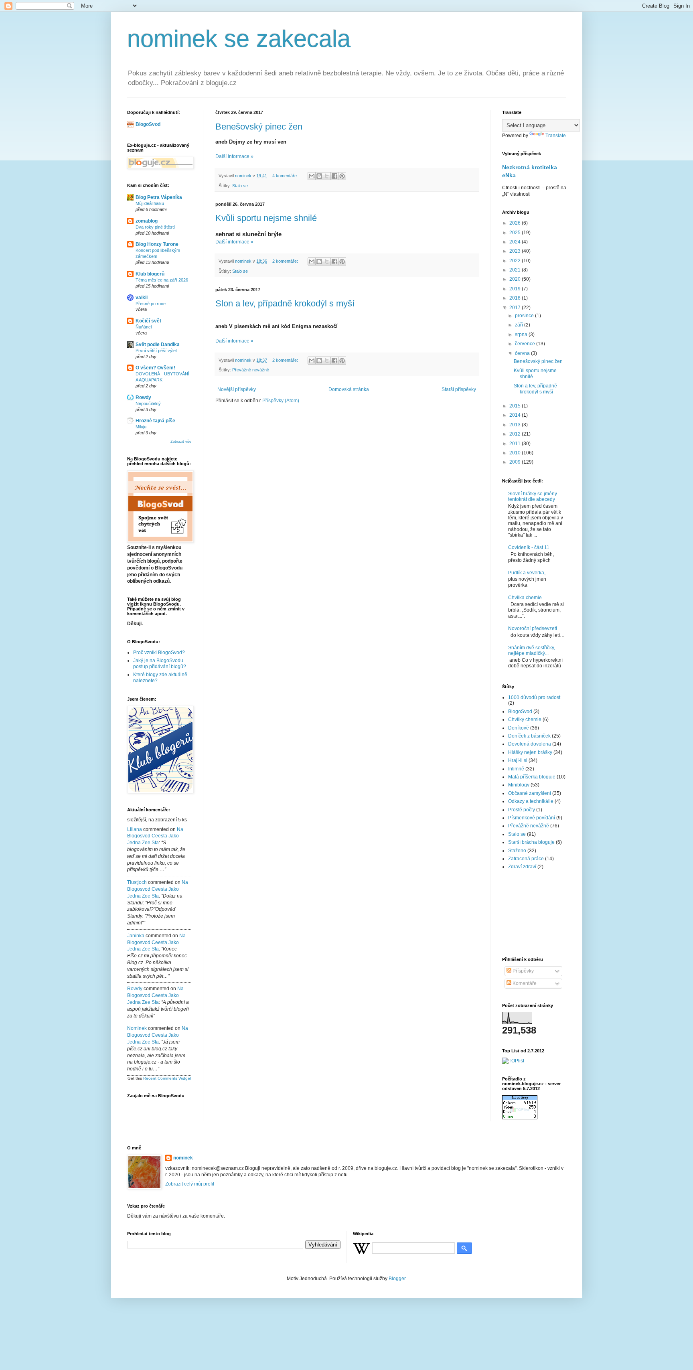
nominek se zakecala (239, 38)
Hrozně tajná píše (155, 421)
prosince (525, 315)
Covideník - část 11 (528, 547)
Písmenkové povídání (531, 818)
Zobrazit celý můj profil (189, 1184)
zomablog (147, 221)
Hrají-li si (517, 760)
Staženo (517, 850)
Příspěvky (522, 971)
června (523, 353)
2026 (515, 223)
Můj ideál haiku (150, 203)
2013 (515, 425)
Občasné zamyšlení (529, 793)
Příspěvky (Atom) (280, 400)
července (525, 344)
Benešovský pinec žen (258, 127)
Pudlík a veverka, (526, 573)
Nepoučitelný (148, 403)
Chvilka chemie (525, 597)
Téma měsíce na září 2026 (162, 280)
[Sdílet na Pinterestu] (342, 176)
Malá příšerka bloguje (531, 777)
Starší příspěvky (459, 389)
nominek (137, 1028)
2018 (515, 298)
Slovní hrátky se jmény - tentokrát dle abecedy (534, 496)
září (519, 325)
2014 (515, 415)
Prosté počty (521, 810)
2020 (515, 279)
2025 (515, 232)
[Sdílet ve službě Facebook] (334, 176)
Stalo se (240, 185)
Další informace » (234, 156)
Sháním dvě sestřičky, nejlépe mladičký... (531, 650)
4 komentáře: (285, 175)
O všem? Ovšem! (155, 368)
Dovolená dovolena (529, 744)
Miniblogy (518, 785)
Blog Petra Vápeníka (159, 197)
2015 (515, 406)
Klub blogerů (150, 274)
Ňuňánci (144, 326)
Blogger (397, 1278)
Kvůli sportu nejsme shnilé (266, 218)
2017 (515, 307)
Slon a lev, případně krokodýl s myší (285, 303)
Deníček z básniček (529, 736)
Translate (555, 135)
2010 (515, 453)
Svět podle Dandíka (158, 344)
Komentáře (524, 983)
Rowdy (143, 397)
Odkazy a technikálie (530, 801)
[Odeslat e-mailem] (312, 176)
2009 (515, 462)
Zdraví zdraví (522, 866)
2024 (515, 242)
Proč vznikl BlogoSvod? (159, 652)
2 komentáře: (285, 261)
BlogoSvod (148, 124)
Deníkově (518, 728)
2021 (515, 270)
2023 (515, 251)
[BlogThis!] (319, 176)
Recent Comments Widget (167, 1078)
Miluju (141, 426)
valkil (142, 297)
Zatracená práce (526, 858)
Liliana (134, 829)
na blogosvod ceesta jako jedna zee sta (155, 836)
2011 (515, 443)
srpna (522, 334)
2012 (515, 434)
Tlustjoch (137, 882)
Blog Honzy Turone (157, 244)
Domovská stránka (348, 389)
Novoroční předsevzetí (532, 628)
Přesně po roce (151, 303)
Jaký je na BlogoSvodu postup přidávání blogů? (159, 663)
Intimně (516, 769)
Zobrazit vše (180, 442)
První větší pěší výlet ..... (160, 350)
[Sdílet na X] (327, 176)
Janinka (135, 935)
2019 (515, 289)
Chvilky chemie (524, 719)
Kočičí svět (148, 321)
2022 (515, 260)
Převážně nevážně (250, 369)
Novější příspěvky (236, 389)
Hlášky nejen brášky (530, 752)
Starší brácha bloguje (531, 842)
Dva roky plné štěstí (155, 227)
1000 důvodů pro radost (534, 697)
